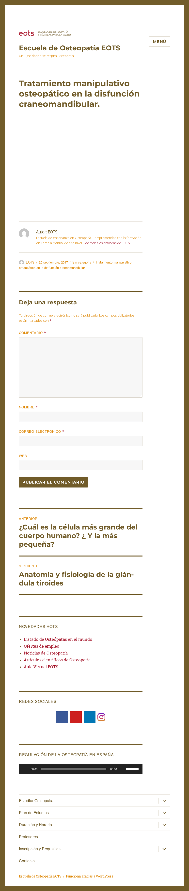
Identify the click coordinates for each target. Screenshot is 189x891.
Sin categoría (81, 262)
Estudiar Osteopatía (36, 800)
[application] (81, 769)
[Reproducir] (25, 768)
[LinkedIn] (89, 717)
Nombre (28, 407)
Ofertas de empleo (41, 646)
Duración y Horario (35, 824)
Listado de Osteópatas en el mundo (58, 639)
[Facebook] (62, 717)
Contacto (27, 860)
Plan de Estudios (34, 812)
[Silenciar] (122, 768)
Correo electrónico (41, 431)
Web (23, 455)
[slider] (133, 768)
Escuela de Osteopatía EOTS (69, 48)
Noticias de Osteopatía (46, 653)
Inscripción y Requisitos (40, 848)
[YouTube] (76, 717)
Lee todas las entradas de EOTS (106, 243)
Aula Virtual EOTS (41, 666)
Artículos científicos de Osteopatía (57, 659)
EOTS (30, 262)
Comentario (32, 332)
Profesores (28, 836)
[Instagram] (101, 716)
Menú (159, 41)
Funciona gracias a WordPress (89, 876)
